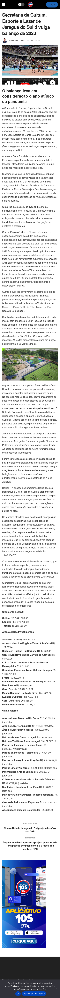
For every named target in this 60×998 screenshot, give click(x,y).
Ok (18, 993)
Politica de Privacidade (34, 993)
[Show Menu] (3, 4)
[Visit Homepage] (30, 4)
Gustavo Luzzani (18, 40)
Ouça (52, 4)
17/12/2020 (35, 40)
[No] (56, 988)
